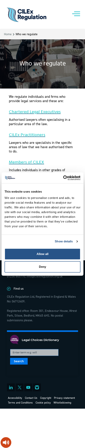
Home (8, 34)
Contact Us (31, 397)
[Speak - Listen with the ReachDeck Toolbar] (6, 442)
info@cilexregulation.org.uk (44, 276)
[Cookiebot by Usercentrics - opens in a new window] (63, 177)
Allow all (42, 254)
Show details (64, 241)
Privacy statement (64, 397)
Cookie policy (43, 402)
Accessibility (15, 397)
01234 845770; (16, 276)
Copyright (45, 397)
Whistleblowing (62, 402)
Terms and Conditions (20, 402)
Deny (42, 266)
